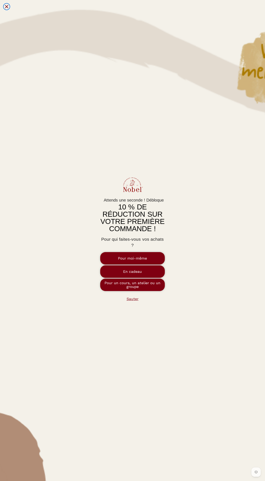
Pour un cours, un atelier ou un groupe (132, 285)
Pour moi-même (132, 258)
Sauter (132, 299)
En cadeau (132, 271)
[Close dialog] (6, 6)
